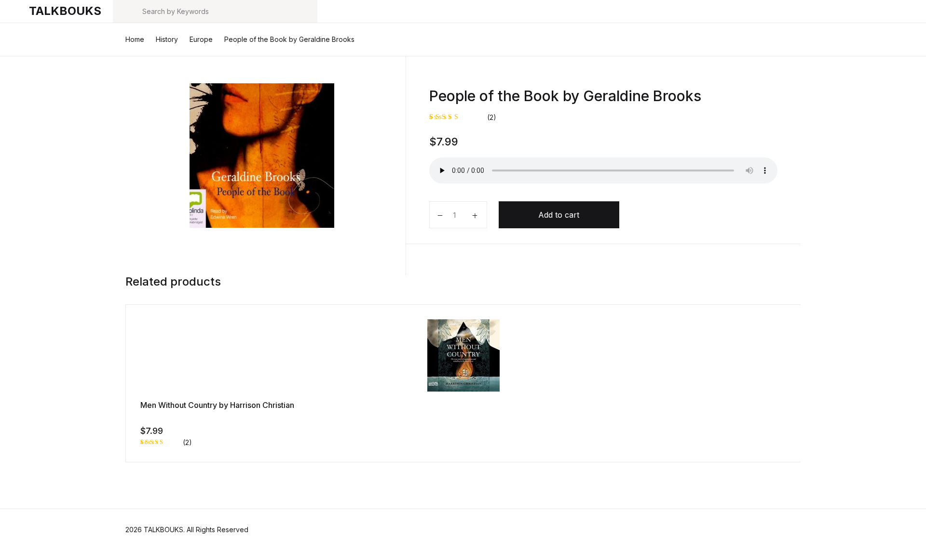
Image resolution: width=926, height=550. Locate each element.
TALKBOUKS (65, 11)
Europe (201, 39)
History (167, 39)
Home (134, 39)
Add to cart (558, 215)
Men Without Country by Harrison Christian (217, 405)
